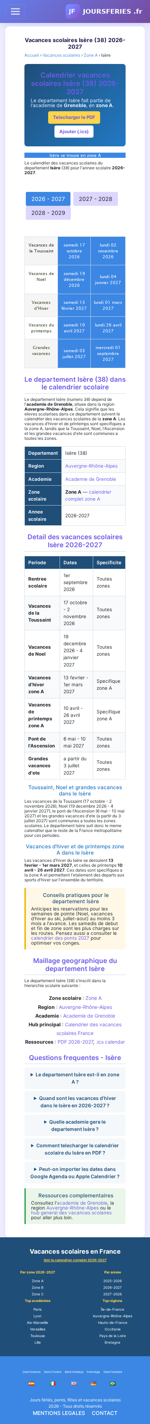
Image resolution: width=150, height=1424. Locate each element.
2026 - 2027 (48, 198)
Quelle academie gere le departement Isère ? (77, 1125)
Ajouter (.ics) (74, 131)
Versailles (37, 1329)
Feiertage (93, 1372)
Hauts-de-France (112, 1322)
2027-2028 (112, 1294)
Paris (37, 1309)
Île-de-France (112, 1309)
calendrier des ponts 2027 (60, 938)
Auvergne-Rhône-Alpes (91, 466)
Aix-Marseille (37, 1322)
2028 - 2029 (48, 212)
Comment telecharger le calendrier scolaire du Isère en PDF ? (77, 1149)
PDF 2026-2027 (75, 1042)
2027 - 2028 (95, 198)
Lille (38, 1342)
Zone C (38, 1294)
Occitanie (113, 1329)
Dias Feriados (113, 1372)
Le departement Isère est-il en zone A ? (77, 1078)
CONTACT (105, 1413)
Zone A (93, 998)
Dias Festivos (31, 1372)
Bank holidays (74, 1372)
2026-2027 (112, 1287)
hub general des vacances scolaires (71, 1212)
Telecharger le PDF (74, 117)
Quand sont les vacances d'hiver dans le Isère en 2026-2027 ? (77, 1101)
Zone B (38, 1287)
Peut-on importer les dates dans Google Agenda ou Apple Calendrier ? (75, 1172)
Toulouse (37, 1336)
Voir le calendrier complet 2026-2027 (75, 1260)
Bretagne (112, 1342)
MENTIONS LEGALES (59, 1413)
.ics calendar (110, 1042)
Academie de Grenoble (90, 479)
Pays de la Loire (112, 1336)
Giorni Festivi (52, 1372)
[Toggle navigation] (15, 11)
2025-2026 (112, 1281)
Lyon (37, 1316)
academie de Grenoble (82, 1203)
